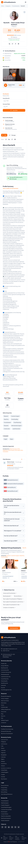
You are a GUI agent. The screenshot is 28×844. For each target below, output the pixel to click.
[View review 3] (23, 459)
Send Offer (15, 110)
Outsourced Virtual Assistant (9, 593)
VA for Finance (11, 450)
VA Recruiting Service (5, 709)
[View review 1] (21, 459)
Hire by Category (5, 698)
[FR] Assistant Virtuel (11, 838)
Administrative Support (16, 425)
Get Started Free (14, 628)
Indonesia (3, 757)
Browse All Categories (6, 696)
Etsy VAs (3, 687)
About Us (3, 716)
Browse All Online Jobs (6, 731)
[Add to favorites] (24, 12)
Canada (3, 774)
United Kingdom (4, 772)
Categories (7, 6)
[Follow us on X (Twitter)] (5, 827)
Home (2, 6)
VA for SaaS (17, 450)
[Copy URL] (18, 44)
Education (6, 425)
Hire (5, 135)
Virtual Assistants (15, 6)
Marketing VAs (4, 681)
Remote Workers (18, 596)
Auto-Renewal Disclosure (6, 794)
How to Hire (3, 711)
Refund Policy (4, 792)
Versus (2, 705)
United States (4, 770)
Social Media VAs (4, 678)
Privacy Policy (4, 787)
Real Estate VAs (4, 667)
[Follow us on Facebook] (2, 827)
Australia (3, 776)
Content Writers (4, 813)
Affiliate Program (5, 720)
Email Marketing (17, 422)
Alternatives (3, 702)
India (2, 746)
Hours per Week (6, 104)
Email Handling (14, 419)
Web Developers (5, 803)
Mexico (2, 748)
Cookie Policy (4, 789)
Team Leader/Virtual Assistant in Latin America (13, 601)
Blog (2, 713)
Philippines (3, 741)
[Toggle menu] (25, 2)
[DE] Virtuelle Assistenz (17, 838)
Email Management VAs (6, 689)
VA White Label (4, 707)
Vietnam (3, 765)
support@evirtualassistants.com (10, 648)
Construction (7, 428)
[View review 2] (22, 459)
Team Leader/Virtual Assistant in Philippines (12, 598)
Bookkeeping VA (7, 596)
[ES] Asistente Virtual (5, 838)
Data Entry (6, 419)
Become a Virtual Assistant (7, 733)
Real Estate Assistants (6, 818)
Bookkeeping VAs (5, 674)
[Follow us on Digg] (18, 827)
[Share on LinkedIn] (9, 44)
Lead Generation (16, 428)
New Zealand (4, 778)
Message (13, 135)
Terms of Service (4, 785)
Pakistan (3, 761)
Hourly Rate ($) (6, 98)
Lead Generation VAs (5, 676)
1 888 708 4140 (6, 650)
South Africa (4, 763)
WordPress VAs (4, 683)
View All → (24, 547)
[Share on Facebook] (15, 44)
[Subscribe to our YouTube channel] (15, 827)
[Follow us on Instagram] (12, 827)
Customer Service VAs (6, 672)
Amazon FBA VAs (4, 665)
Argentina (3, 752)
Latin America (4, 743)
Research (6, 416)
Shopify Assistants (5, 820)
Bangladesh (3, 754)
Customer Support (15, 416)
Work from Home (5, 700)
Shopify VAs (3, 663)
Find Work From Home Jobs (7, 729)
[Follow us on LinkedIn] (9, 827)
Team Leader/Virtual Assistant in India (11, 604)
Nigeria (2, 759)
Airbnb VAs (3, 685)
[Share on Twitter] (12, 44)
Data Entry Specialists (6, 816)
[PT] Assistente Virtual (24, 838)
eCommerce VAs (5, 670)
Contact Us (3, 722)
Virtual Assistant (7, 422)
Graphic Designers (5, 805)
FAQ (2, 718)
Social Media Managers (6, 807)
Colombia (3, 750)
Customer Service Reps (6, 809)
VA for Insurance (13, 448)
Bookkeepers (4, 811)
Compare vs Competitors (8, 607)
